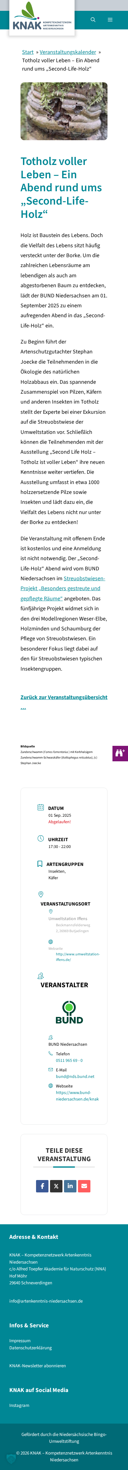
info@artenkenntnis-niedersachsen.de (46, 1301)
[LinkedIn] (70, 1186)
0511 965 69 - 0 (69, 1060)
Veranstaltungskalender (68, 52)
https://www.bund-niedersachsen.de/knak (77, 1096)
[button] (93, 20)
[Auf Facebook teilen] (42, 1186)
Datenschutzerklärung (30, 1348)
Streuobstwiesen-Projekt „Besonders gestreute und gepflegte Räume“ (63, 589)
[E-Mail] (84, 1186)
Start (28, 52)
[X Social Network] (56, 1186)
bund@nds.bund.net (75, 1077)
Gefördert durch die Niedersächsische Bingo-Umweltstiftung (64, 1438)
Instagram (19, 1405)
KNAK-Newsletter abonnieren (37, 1366)
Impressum (19, 1341)
